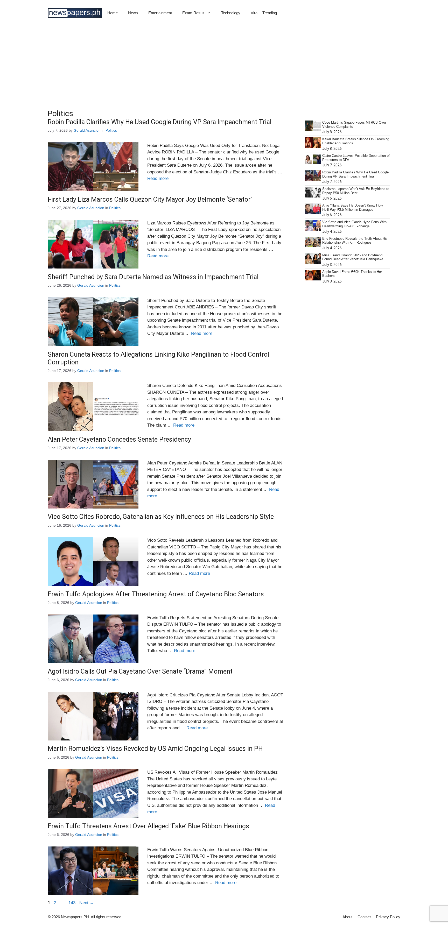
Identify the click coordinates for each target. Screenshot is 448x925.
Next (86, 902)
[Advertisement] (224, 65)
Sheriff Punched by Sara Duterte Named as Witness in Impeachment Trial (153, 277)
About (347, 917)
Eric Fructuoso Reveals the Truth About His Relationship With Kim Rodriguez (355, 241)
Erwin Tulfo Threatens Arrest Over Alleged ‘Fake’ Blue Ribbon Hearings (148, 826)
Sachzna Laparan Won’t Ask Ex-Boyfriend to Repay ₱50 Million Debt (355, 191)
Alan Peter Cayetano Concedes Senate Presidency (119, 439)
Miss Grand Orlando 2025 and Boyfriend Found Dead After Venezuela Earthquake (352, 257)
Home (112, 13)
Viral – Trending (264, 13)
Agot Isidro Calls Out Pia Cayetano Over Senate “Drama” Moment (140, 671)
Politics (111, 130)
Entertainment (160, 13)
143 (72, 902)
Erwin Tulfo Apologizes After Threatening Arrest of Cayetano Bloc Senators (156, 594)
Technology (230, 13)
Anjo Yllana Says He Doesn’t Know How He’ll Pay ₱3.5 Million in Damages (352, 207)
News (133, 13)
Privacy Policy (388, 917)
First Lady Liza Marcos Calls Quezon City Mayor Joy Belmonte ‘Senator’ (150, 199)
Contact (364, 917)
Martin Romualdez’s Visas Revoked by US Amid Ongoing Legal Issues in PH (155, 748)
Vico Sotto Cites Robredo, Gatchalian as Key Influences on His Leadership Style (161, 516)
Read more (158, 178)
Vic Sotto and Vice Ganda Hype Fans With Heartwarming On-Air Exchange (354, 224)
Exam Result (193, 13)
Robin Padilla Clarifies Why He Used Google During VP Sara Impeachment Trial (159, 122)
